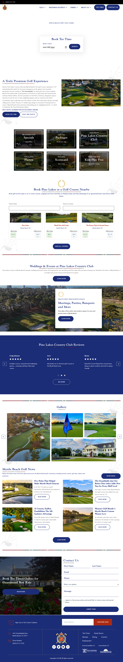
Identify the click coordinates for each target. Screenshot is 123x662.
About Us (85, 7)
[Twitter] (58, 647)
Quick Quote (98, 633)
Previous (4, 308)
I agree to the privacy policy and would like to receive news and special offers (89, 601)
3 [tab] (64, 375)
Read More (42, 496)
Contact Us (113, 7)
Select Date (47, 43)
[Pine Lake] (4, 7)
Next (119, 308)
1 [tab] (58, 375)
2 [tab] (61, 375)
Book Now (21, 591)
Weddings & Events (57, 7)
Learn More (61, 278)
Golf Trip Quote (28, 114)
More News (111, 476)
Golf (41, 7)
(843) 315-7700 (10, 2)
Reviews (85, 637)
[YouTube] (63, 647)
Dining (73, 7)
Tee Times (100, 7)
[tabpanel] (24, 363)
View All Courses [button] (61, 246)
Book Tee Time (11, 114)
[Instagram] (68, 647)
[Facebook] (54, 647)
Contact (104, 637)
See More (61, 382)
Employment (86, 641)
